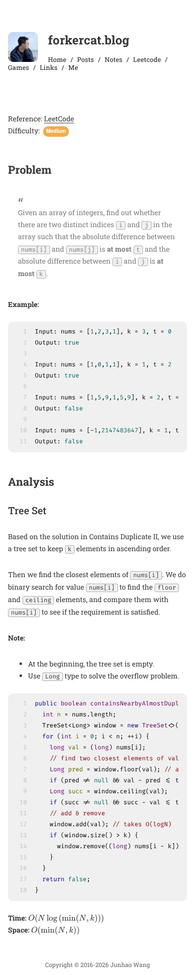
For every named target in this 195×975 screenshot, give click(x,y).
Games (18, 67)
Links (49, 67)
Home (57, 59)
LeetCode (59, 118)
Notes (113, 59)
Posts (85, 59)
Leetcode (147, 59)
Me (73, 67)
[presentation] (66, 919)
